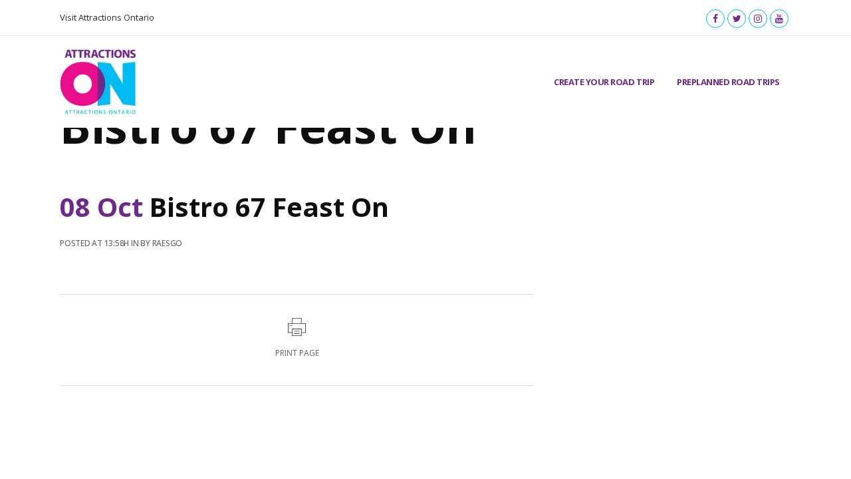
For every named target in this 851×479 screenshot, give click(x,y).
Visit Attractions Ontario (107, 17)
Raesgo (167, 243)
